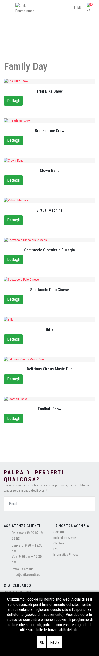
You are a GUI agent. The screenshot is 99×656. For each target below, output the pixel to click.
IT (74, 7)
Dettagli (13, 100)
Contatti (58, 532)
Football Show (49, 408)
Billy (49, 329)
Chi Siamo (60, 543)
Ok (42, 642)
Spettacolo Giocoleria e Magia (49, 249)
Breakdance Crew (49, 130)
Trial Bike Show (49, 91)
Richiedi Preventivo (65, 538)
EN (79, 7)
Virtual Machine (49, 210)
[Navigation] (8, 7)
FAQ (55, 549)
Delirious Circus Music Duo (49, 369)
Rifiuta (54, 642)
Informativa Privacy (65, 554)
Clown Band (49, 170)
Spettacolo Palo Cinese (49, 289)
